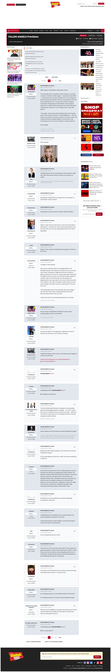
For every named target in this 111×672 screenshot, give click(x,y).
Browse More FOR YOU (91, 201)
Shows (36, 30)
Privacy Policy (99, 668)
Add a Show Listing (21, 4)
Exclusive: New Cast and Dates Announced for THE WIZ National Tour (14, 92)
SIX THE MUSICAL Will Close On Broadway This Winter (14, 80)
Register (90, 30)
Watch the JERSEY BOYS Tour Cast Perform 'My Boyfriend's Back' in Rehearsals (99, 89)
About (73, 666)
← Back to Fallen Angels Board (94, 41)
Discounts (98, 154)
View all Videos (85, 98)
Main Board (83, 35)
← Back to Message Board (15, 41)
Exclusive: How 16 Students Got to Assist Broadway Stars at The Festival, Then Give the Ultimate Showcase (35, 70)
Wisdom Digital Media (79, 668)
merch (52, 373)
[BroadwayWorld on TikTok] (94, 662)
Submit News (89, 666)
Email (46, 77)
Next (60, 81)
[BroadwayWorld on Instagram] (88, 662)
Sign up (99, 214)
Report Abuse (94, 38)
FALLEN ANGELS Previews (47, 85)
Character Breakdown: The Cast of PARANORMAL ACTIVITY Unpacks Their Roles (34, 63)
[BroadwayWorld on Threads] (98, 662)
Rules (101, 38)
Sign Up (97, 657)
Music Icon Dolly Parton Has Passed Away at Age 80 (13, 68)
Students (56, 30)
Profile (31, 94)
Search (86, 38)
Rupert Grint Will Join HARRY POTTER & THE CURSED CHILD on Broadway (14, 55)
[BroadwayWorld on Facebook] (84, 662)
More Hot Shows (86, 154)
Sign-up (95, 3)
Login (97, 30)
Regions (95, 666)
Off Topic (99, 35)
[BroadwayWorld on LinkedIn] (91, 662)
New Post (80, 38)
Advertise (68, 666)
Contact (78, 666)
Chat (46, 30)
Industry (42, 30)
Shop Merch (11, 4)
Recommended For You (86, 161)
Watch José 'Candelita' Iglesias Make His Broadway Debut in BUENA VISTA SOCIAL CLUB (99, 75)
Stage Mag (72, 30)
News (31, 30)
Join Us (82, 666)
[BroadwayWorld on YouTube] (101, 662)
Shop (61, 30)
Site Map (100, 666)
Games (66, 30)
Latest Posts (91, 35)
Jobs (51, 30)
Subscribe (55, 77)
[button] (102, 30)
